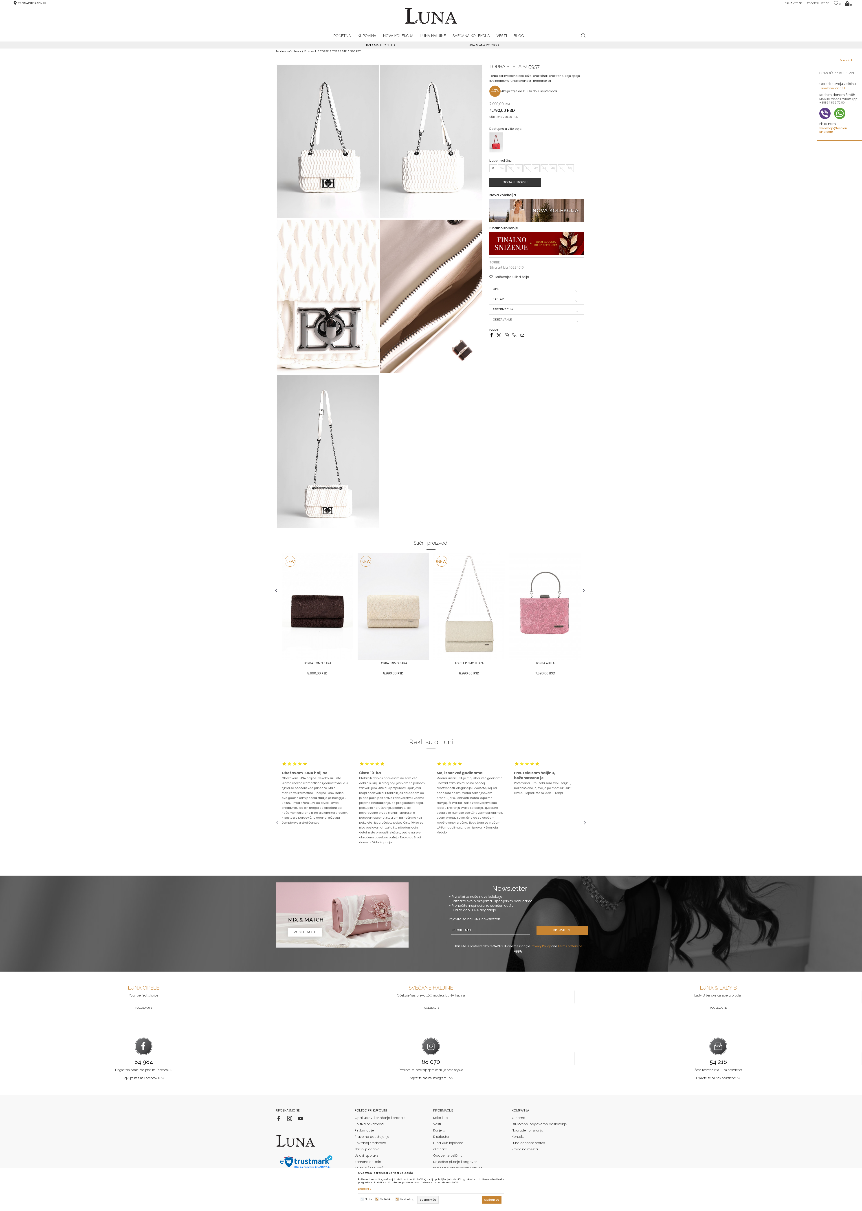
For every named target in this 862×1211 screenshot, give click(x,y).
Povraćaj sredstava (370, 1143)
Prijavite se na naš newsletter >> (718, 1078)
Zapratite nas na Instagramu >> (431, 1078)
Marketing (407, 1199)
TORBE (324, 51)
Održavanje (502, 319)
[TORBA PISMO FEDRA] (469, 606)
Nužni (368, 1199)
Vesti (437, 1124)
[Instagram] (289, 1118)
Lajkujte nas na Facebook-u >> (144, 1078)
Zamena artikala (368, 1162)
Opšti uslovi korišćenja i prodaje (380, 1118)
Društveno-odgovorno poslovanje (539, 1124)
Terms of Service (570, 946)
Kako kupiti (441, 1118)
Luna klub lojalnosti (448, 1143)
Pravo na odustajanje (372, 1136)
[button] (583, 35)
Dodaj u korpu (515, 182)
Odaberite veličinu (447, 1155)
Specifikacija (503, 309)
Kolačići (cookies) (369, 1168)
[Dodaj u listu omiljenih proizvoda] (279, 663)
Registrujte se (818, 3)
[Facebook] (491, 335)
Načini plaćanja (367, 1149)
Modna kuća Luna (288, 51)
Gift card (440, 1149)
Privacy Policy (541, 946)
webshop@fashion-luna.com (834, 130)
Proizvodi (310, 51)
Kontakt (518, 1136)
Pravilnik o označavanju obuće (457, 1168)
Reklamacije (364, 1130)
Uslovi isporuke (366, 1155)
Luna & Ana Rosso (482, 45)
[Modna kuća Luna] (431, 16)
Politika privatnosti (369, 1124)
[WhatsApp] (506, 335)
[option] (379, 45)
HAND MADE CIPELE (379, 45)
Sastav (498, 299)
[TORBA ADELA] (545, 606)
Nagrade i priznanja (527, 1130)
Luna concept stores (528, 1143)
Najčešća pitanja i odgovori (455, 1162)
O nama (518, 1118)
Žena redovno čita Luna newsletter (718, 1070)
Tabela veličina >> (832, 88)
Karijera (439, 1130)
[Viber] (514, 335)
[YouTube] (300, 1118)
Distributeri (441, 1136)
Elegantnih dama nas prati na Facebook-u (143, 1070)
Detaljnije (365, 1189)
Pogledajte (143, 1007)
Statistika (386, 1199)
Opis (496, 289)
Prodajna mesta (525, 1149)
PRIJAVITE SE (562, 930)
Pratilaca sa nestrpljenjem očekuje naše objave (431, 1070)
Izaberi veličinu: (500, 161)
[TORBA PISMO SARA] (317, 606)
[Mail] (522, 335)
